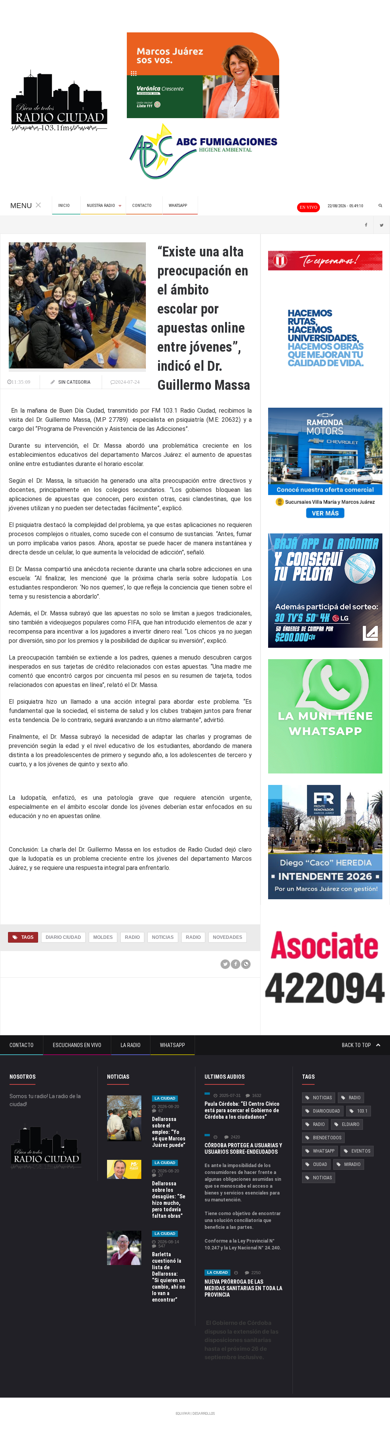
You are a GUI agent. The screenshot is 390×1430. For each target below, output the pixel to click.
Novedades (227, 937)
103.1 (362, 1111)
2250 (256, 1273)
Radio (132, 937)
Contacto (22, 1045)
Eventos (361, 1151)
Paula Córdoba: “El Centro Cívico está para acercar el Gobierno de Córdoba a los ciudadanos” (242, 1110)
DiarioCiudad (326, 1111)
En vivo (308, 207)
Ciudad (320, 1164)
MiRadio (352, 1164)
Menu (21, 206)
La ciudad (165, 1098)
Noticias (163, 937)
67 (160, 1111)
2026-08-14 (168, 1242)
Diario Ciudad (63, 937)
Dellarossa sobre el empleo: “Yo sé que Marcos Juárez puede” (168, 1132)
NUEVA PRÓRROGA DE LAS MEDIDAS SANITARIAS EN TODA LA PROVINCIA (243, 1288)
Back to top (357, 1045)
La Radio (131, 1045)
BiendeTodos (327, 1137)
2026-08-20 (168, 1107)
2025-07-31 (230, 1096)
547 (161, 1246)
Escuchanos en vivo (77, 1045)
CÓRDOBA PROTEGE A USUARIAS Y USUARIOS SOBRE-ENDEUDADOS (243, 1148)
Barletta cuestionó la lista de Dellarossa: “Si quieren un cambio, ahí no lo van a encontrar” (168, 1277)
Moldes (103, 937)
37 (160, 1175)
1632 (256, 1096)
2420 (235, 1137)
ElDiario (351, 1124)
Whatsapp (172, 1045)
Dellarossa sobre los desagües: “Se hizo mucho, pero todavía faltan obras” (168, 1199)
